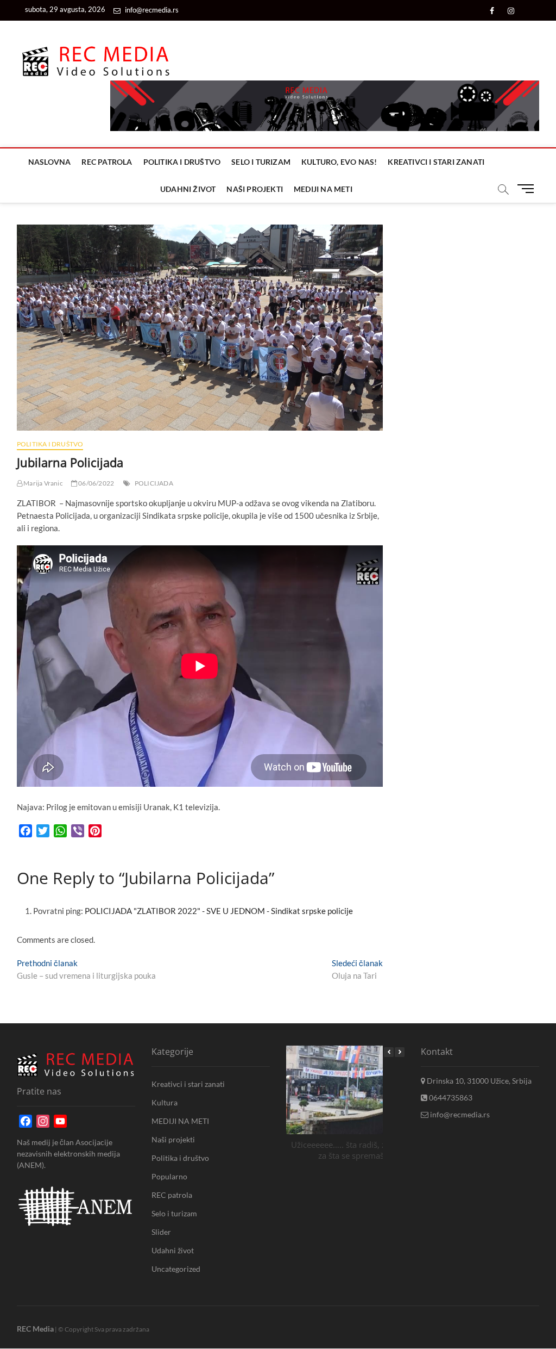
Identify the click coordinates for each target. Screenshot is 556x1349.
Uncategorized (175, 1268)
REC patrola (106, 161)
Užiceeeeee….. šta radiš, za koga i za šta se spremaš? (352, 1149)
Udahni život (188, 189)
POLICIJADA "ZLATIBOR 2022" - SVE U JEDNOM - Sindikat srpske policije (219, 911)
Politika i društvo (182, 161)
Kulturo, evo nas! (339, 161)
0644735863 (449, 1097)
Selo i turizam (260, 161)
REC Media (35, 1328)
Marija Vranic (42, 483)
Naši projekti (254, 189)
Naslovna (49, 161)
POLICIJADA (154, 483)
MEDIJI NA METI (323, 189)
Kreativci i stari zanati (436, 161)
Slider (161, 1231)
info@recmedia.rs (151, 9)
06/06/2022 (95, 483)
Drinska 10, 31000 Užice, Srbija (478, 1080)
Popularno (169, 1176)
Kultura (164, 1102)
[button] (400, 1052)
